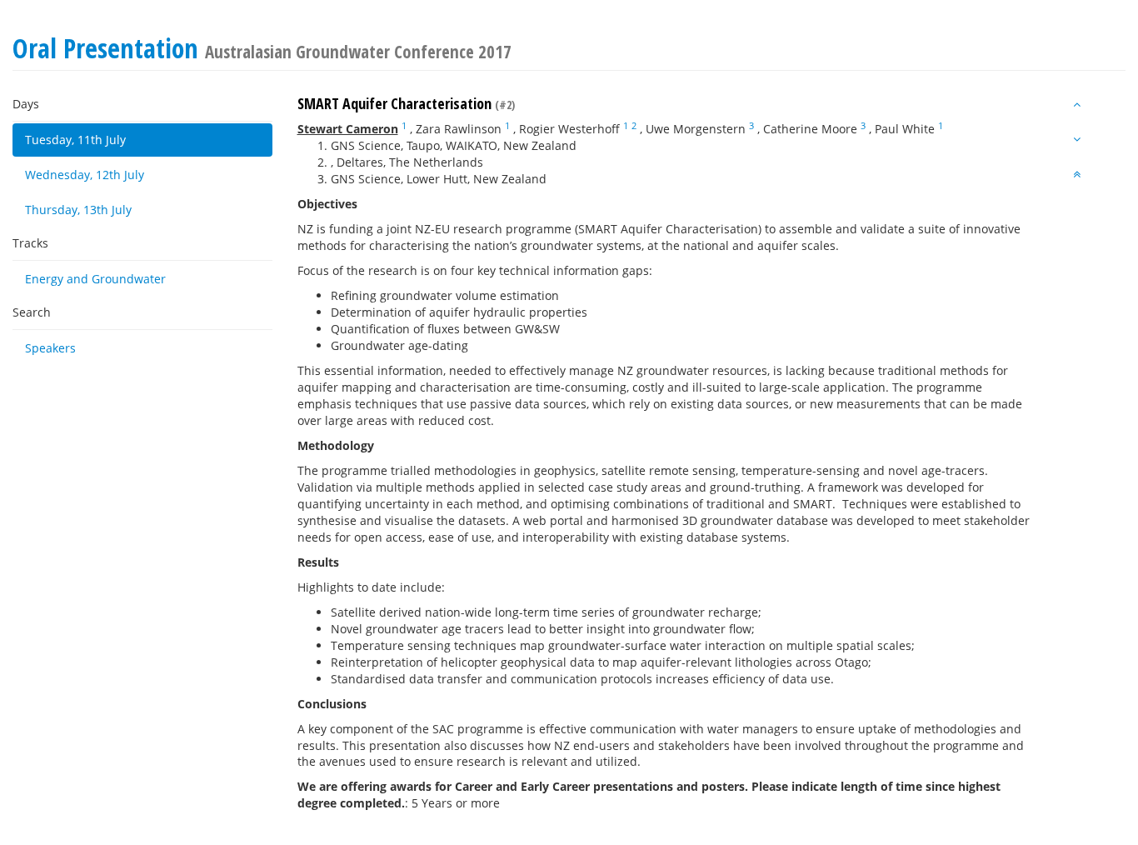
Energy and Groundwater (95, 279)
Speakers (50, 348)
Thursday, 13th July (78, 210)
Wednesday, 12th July (84, 174)
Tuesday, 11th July (75, 140)
